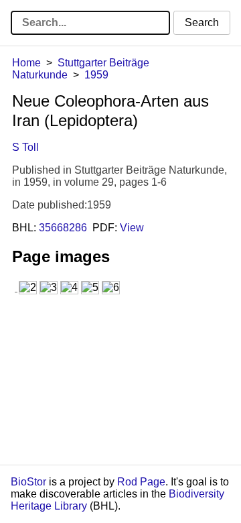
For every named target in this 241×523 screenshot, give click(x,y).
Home (26, 62)
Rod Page (141, 481)
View (132, 227)
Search (202, 22)
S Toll (25, 147)
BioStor (28, 481)
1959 (96, 74)
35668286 (63, 227)
